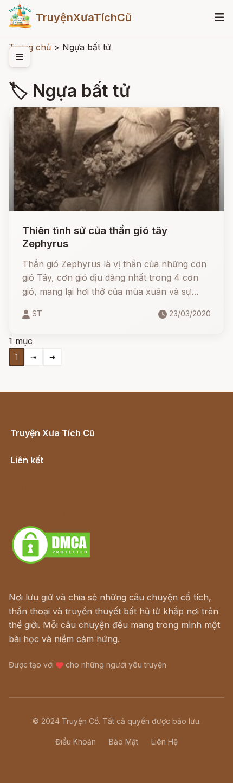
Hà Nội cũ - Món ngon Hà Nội (72, 486)
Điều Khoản (75, 741)
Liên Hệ (164, 741)
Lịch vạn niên (38, 472)
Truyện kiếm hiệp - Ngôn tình (71, 500)
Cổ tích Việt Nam (45, 444)
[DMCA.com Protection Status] (51, 561)
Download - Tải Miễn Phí (61, 513)
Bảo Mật (123, 741)
